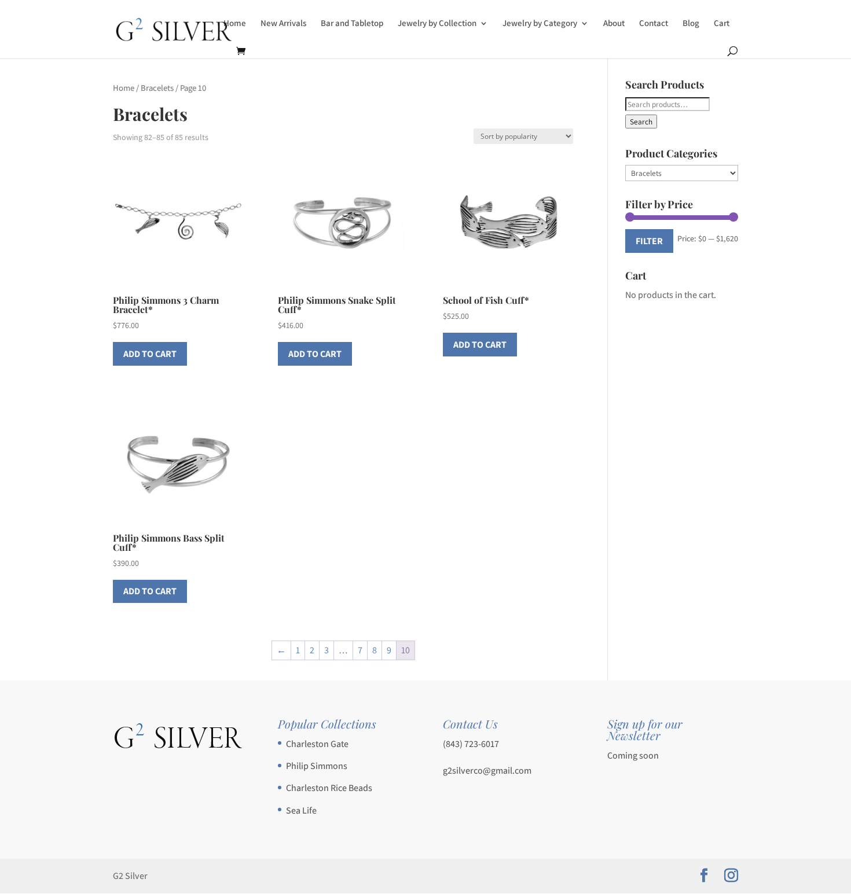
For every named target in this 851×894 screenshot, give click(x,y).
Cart (721, 23)
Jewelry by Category (539, 23)
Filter (649, 241)
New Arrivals (283, 23)
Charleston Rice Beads (329, 788)
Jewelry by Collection (437, 23)
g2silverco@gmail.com (487, 770)
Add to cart (150, 354)
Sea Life (301, 810)
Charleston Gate (317, 744)
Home (234, 23)
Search (641, 121)
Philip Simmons (316, 766)
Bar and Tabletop (352, 23)
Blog (691, 23)
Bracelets (157, 87)
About (614, 23)
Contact (653, 23)
